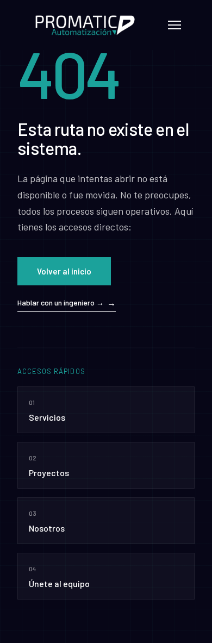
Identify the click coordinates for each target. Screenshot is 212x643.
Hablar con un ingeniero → (60, 302)
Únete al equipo (59, 577)
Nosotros (47, 521)
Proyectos (49, 466)
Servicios (47, 410)
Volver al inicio (64, 271)
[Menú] (174, 25)
